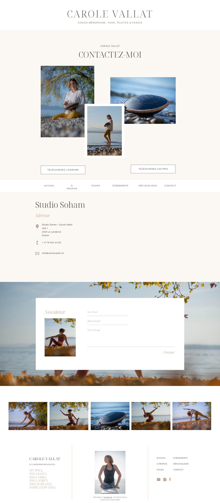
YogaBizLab (108, 497)
